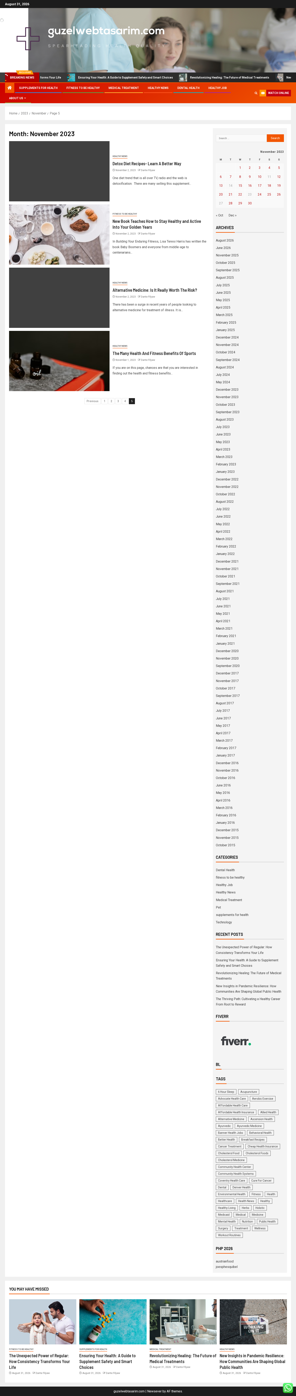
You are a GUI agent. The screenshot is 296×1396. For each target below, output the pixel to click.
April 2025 (223, 307)
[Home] (9, 88)
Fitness (256, 1194)
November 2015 (227, 838)
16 (250, 186)
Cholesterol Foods (257, 1153)
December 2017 (227, 673)
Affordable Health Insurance (236, 1112)
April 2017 (223, 733)
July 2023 (223, 427)
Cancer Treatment (229, 1146)
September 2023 (228, 412)
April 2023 (223, 449)
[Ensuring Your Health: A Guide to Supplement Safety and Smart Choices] (113, 1321)
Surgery (223, 1228)
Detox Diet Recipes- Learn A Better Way (147, 163)
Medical (241, 1214)
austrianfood (225, 1261)
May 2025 (223, 300)
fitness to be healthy (83, 88)
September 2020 (228, 666)
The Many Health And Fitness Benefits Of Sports (154, 353)
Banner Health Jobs (230, 1132)
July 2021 (223, 599)
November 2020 (227, 658)
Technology (224, 922)
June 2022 (223, 516)
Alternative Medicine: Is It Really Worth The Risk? (155, 290)
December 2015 (227, 830)
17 (259, 186)
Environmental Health (231, 1194)
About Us (16, 98)
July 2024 (223, 375)
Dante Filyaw (148, 170)
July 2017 (223, 711)
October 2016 (225, 778)
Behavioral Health (260, 1132)
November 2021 (227, 569)
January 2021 (225, 643)
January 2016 (225, 823)
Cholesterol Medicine (231, 1160)
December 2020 (227, 651)
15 (240, 186)
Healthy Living (227, 1207)
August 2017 (225, 703)
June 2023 (223, 434)
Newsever (154, 1391)
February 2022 (226, 546)
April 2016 (223, 800)
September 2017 (228, 696)
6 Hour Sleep (226, 1091)
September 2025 (228, 270)
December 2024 (227, 337)
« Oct (219, 215)
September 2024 (228, 360)
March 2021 (224, 628)
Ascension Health (261, 1119)
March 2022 (224, 539)
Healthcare (225, 1201)
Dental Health (188, 88)
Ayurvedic (224, 1126)
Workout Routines (229, 1235)
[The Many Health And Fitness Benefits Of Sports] (59, 361)
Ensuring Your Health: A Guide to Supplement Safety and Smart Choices (89, 77)
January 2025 (225, 330)
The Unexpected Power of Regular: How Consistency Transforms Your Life (39, 1361)
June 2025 (223, 293)
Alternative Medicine (231, 1119)
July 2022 (223, 509)
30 (250, 203)
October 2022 (225, 494)
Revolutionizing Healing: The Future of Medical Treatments (193, 77)
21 (230, 194)
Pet (218, 907)
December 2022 (227, 479)
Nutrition (247, 1221)
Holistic (260, 1207)
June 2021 (223, 606)
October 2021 (225, 576)
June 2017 (223, 718)
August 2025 (225, 277)
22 (240, 194)
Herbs (245, 1207)
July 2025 (223, 285)
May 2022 (223, 524)
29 (240, 203)
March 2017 (224, 740)
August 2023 (225, 419)
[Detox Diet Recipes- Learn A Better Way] (59, 171)
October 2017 (225, 688)
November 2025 (227, 255)
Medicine (257, 1214)
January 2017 (225, 755)
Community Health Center (234, 1167)
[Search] (256, 93)
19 (279, 186)
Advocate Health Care (232, 1098)
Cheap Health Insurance (263, 1146)
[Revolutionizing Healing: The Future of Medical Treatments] (183, 1321)
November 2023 (227, 397)
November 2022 (227, 487)
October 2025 (225, 263)
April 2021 (223, 621)
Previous (92, 401)
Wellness (260, 1228)
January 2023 (225, 472)
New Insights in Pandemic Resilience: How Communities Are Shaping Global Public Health (252, 1361)
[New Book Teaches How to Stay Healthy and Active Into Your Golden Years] (59, 234)
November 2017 (227, 681)
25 (269, 194)
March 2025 (224, 315)
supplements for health (38, 88)
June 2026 (223, 248)
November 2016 (227, 770)
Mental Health (227, 1221)
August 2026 (225, 240)
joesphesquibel (227, 1267)
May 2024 (223, 382)
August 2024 (225, 367)
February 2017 (226, 748)
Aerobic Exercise (262, 1098)
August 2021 (225, 591)
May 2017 (223, 726)
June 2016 (223, 785)
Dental (222, 1187)
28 (230, 203)
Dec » (233, 215)
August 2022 (225, 502)
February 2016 (226, 815)
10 (259, 177)
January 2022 (225, 554)
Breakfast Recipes (253, 1139)
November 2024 (227, 345)
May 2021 (223, 614)
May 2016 (223, 793)
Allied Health (268, 1112)
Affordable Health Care (233, 1105)
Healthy (265, 1201)
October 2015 (225, 845)
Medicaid (224, 1214)
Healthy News (158, 88)
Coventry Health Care (231, 1180)
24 (259, 194)
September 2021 (228, 584)
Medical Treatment (124, 88)
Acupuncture (248, 1091)
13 (221, 186)
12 (279, 177)
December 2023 (227, 390)
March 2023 (224, 457)
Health (271, 1194)
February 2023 (226, 464)
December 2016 (227, 763)
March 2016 (224, 808)
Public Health (267, 1221)
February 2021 (226, 636)
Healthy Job (217, 88)
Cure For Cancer (261, 1180)
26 (279, 194)
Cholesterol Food (228, 1153)
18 (269, 186)
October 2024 (225, 352)
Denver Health (241, 1187)
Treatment (241, 1228)
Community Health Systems (236, 1173)
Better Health (226, 1139)
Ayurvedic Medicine (249, 1126)
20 (221, 194)
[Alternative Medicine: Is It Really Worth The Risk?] (59, 298)
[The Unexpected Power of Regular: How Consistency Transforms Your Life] (42, 1321)
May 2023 (223, 442)
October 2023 (225, 405)
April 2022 (223, 531)
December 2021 (227, 561)
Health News (246, 1201)
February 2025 (226, 322)
